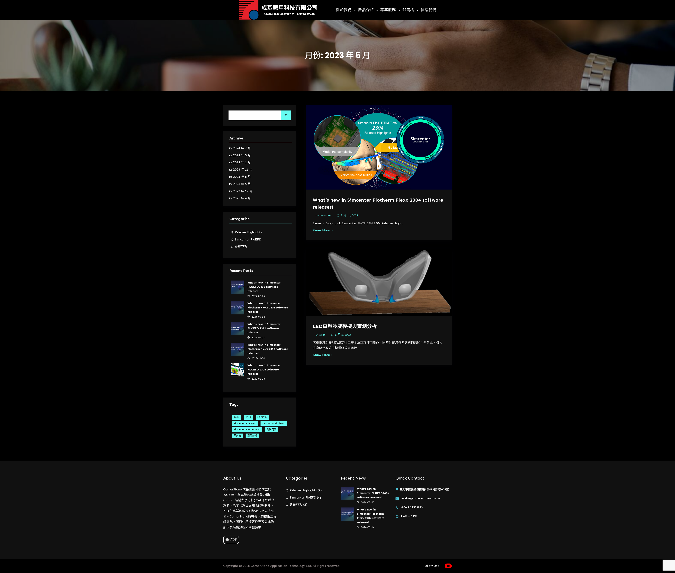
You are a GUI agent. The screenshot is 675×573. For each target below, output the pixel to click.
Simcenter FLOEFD (245, 423)
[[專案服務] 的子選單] (399, 10)
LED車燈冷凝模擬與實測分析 (345, 326)
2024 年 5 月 (242, 155)
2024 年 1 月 (242, 162)
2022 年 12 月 (243, 191)
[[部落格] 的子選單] (417, 10)
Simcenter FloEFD (248, 239)
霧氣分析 (252, 435)
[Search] (286, 115)
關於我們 (231, 540)
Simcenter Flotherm (273, 423)
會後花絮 (241, 247)
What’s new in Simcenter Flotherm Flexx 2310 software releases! (268, 349)
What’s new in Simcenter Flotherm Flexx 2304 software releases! (378, 203)
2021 (236, 417)
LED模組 (262, 417)
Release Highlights (248, 232)
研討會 (237, 435)
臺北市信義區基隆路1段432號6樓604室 (424, 489)
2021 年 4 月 (242, 198)
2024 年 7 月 (242, 148)
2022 (248, 417)
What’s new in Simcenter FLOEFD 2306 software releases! (264, 369)
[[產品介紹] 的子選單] (377, 10)
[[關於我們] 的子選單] (355, 10)
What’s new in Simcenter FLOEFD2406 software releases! (264, 287)
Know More (321, 230)
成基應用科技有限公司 (289, 8)
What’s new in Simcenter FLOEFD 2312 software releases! (264, 328)
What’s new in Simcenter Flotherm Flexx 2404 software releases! (268, 307)
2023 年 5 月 (242, 184)
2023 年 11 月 (243, 169)
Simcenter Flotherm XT (247, 429)
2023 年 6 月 (242, 177)
